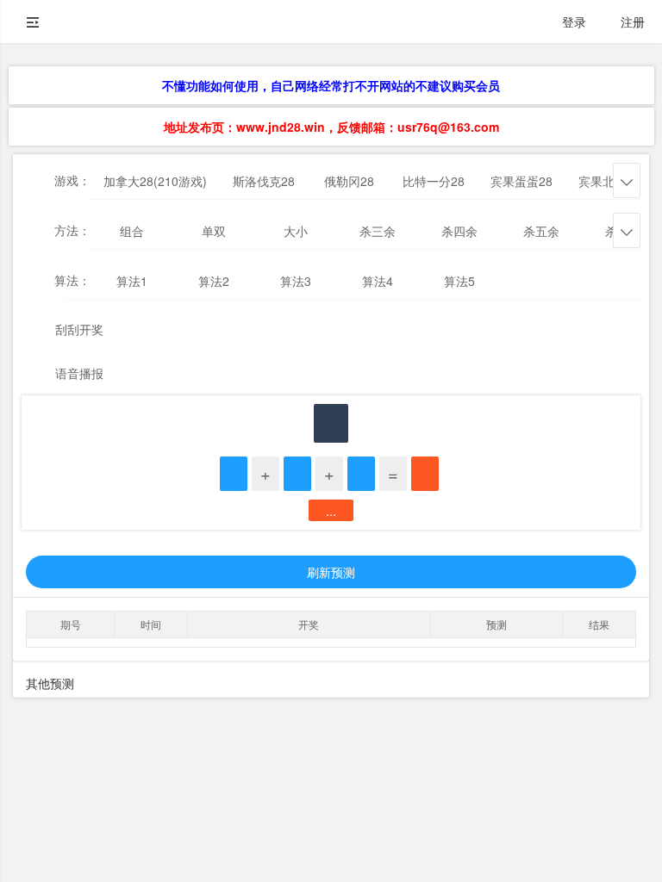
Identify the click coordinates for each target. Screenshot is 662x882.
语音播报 (79, 373)
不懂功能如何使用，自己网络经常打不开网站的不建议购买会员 (331, 85)
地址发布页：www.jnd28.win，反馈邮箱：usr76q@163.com (331, 126)
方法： (72, 230)
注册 (633, 21)
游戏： (72, 180)
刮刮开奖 (79, 329)
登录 (574, 21)
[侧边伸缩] (33, 21)
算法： (72, 280)
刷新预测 (331, 572)
